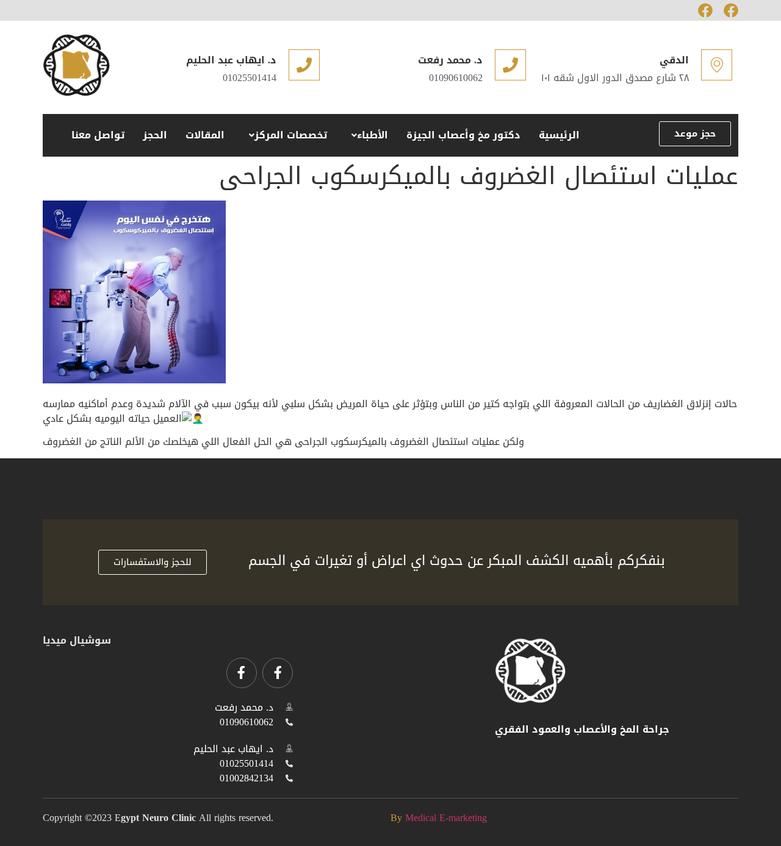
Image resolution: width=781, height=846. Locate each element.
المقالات (205, 135)
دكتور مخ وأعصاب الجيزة (463, 135)
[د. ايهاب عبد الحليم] (304, 64)
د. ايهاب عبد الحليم (231, 60)
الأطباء (372, 135)
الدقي (674, 60)
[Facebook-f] (277, 673)
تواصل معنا (97, 135)
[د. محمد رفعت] (510, 64)
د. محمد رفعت (450, 60)
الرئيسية (559, 135)
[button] (366, 135)
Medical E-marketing (446, 817)
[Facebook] (705, 10)
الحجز (155, 135)
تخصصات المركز (290, 135)
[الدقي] (716, 64)
